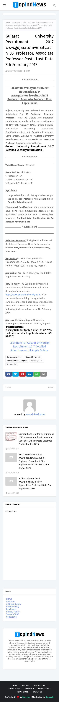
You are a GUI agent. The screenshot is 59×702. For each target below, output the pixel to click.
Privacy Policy (13, 612)
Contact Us (11, 617)
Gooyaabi (50, 697)
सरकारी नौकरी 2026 (14, 71)
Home (7, 22)
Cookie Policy (12, 606)
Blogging (26, 697)
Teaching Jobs (37, 361)
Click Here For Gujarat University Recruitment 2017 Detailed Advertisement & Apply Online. (29, 346)
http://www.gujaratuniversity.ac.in (22, 294)
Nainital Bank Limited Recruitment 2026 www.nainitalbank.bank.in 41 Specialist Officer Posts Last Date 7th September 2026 (36, 439)
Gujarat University (33, 357)
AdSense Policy (13, 604)
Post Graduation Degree (17, 361)
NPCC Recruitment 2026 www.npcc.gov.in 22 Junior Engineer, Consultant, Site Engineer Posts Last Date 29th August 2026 (34, 461)
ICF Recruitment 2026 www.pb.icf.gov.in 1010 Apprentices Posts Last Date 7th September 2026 (35, 483)
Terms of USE (12, 614)
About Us (10, 601)
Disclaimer (11, 609)
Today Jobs (11, 364)
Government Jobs (19, 22)
